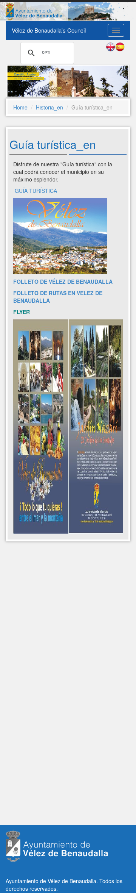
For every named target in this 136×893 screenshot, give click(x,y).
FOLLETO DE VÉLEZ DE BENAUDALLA (63, 281)
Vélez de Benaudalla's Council (49, 30)
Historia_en (49, 107)
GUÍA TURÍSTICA (36, 190)
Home (20, 107)
